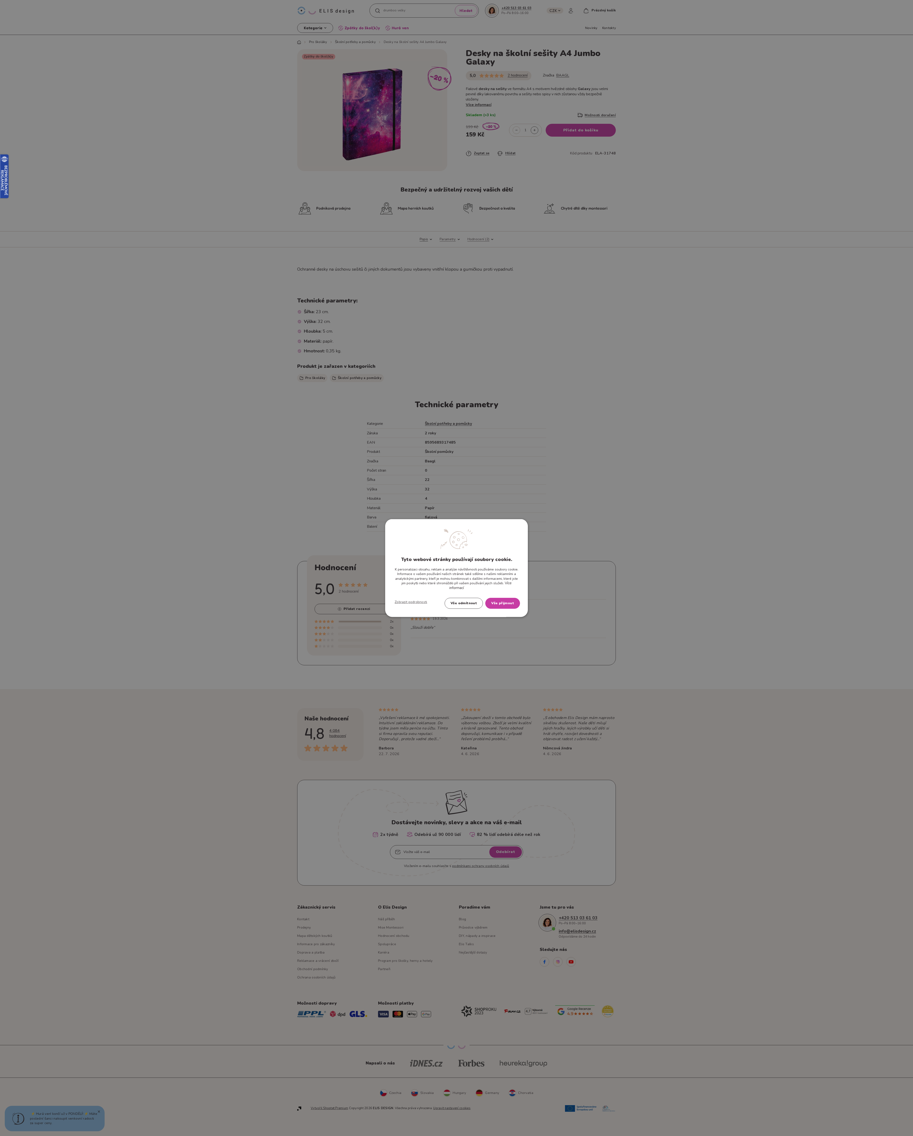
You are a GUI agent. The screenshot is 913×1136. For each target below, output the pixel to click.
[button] (411, 602)
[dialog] (456, 568)
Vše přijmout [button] (502, 603)
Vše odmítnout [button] (464, 603)
